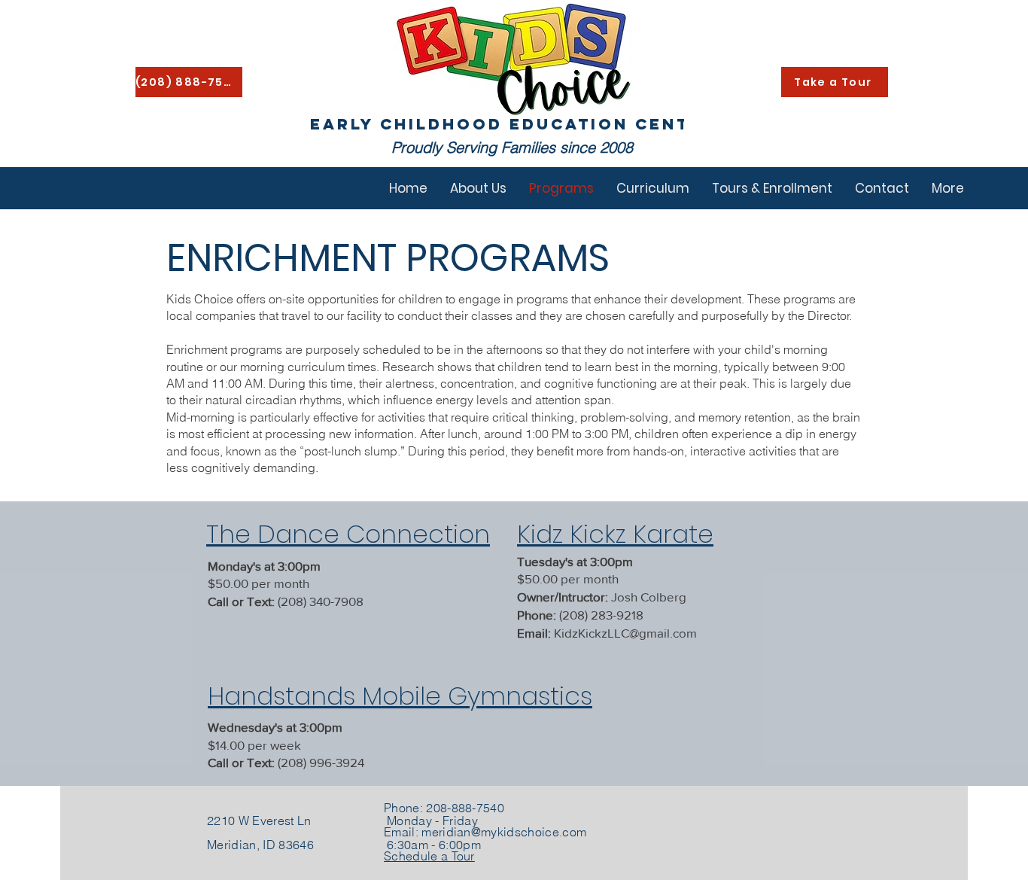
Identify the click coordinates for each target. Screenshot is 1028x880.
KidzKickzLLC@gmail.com (625, 633)
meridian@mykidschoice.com (503, 831)
